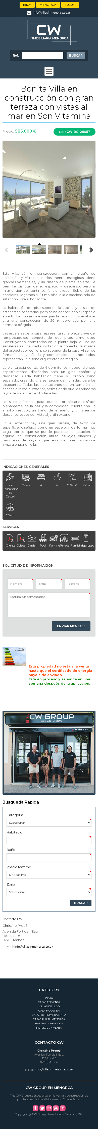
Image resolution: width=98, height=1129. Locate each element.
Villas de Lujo (49, 1006)
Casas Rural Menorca (49, 1019)
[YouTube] (56, 1110)
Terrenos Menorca (49, 1023)
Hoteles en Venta (49, 1027)
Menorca (48, 5)
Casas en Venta (49, 1002)
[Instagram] (63, 1110)
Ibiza (27, 5)
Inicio (49, 997)
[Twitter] (42, 1110)
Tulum (70, 5)
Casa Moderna (49, 1010)
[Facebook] (35, 1110)
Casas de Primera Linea (49, 1015)
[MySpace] (49, 1110)
